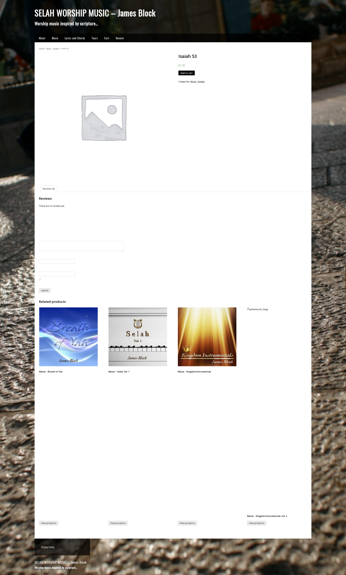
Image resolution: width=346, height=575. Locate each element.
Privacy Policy (48, 546)
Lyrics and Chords (75, 38)
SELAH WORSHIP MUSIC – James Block (95, 13)
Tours (95, 38)
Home (41, 48)
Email (42, 268)
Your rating (46, 224)
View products (48, 523)
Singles (56, 48)
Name (43, 255)
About (42, 38)
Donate (120, 38)
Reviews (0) (49, 188)
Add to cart (187, 73)
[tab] (48, 189)
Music (55, 38)
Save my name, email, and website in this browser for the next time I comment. (80, 284)
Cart (106, 38)
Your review (46, 236)
